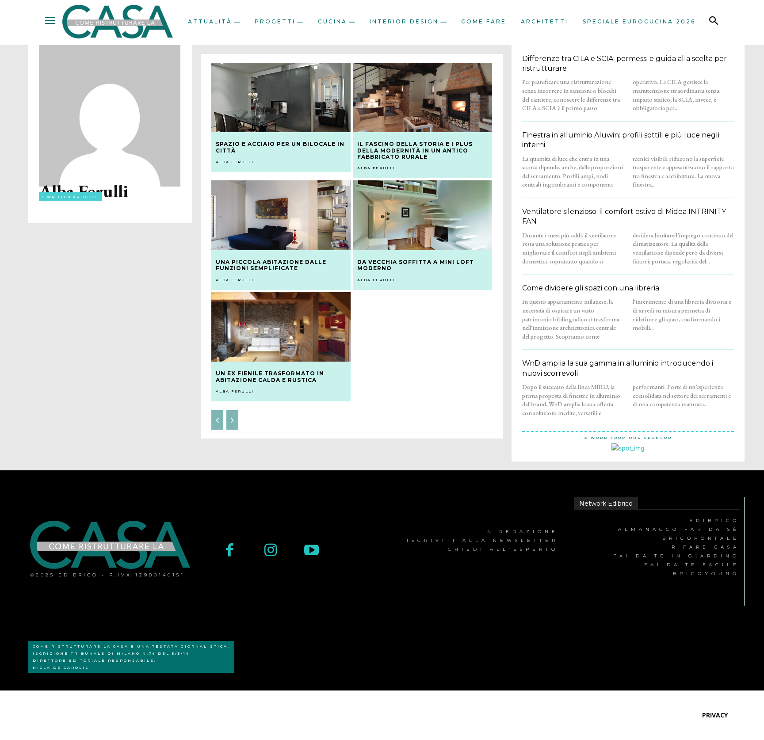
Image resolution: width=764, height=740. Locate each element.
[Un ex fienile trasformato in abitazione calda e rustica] (281, 327)
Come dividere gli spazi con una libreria (590, 288)
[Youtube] (311, 551)
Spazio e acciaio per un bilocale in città (280, 147)
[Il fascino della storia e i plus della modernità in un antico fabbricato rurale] (422, 98)
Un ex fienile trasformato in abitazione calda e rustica (270, 376)
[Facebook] (229, 551)
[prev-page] (217, 420)
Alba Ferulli (235, 162)
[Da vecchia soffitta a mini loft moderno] (422, 215)
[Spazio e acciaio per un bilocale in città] (281, 98)
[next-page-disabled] (232, 420)
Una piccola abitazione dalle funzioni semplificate (271, 265)
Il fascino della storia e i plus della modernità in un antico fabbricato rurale (415, 150)
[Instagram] (270, 551)
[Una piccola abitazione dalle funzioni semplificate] (281, 215)
